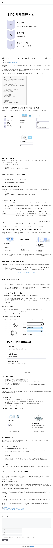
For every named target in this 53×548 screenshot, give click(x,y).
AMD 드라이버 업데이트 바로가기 (26, 275)
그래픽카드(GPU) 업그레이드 (10, 99)
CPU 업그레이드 (8, 100)
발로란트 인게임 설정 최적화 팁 (9, 91)
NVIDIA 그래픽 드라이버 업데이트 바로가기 (26, 272)
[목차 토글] (24, 78)
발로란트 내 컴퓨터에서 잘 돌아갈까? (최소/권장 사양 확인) (13, 79)
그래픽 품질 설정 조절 (8, 92)
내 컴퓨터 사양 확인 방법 (9, 84)
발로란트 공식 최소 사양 (9, 80)
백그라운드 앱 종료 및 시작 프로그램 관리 (12, 89)
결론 (4, 104)
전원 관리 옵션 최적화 (8, 90)
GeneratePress (31, 546)
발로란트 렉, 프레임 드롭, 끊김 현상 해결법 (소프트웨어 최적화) (14, 85)
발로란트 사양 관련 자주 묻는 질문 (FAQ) (10, 102)
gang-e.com (6, 2)
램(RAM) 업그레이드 (8, 97)
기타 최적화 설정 (8, 95)
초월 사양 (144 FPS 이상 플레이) (10, 83)
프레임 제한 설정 (8, 94)
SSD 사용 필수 (7, 101)
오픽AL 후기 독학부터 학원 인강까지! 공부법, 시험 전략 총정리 (13, 508)
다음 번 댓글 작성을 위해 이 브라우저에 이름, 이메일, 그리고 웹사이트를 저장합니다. (19, 537)
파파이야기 (5, 507)
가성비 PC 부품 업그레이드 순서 (9, 96)
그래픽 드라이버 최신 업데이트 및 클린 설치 (12, 86)
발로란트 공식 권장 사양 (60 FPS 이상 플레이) (12, 81)
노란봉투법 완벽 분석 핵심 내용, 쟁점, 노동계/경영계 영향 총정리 (13, 509)
